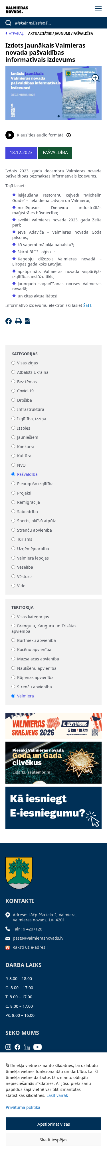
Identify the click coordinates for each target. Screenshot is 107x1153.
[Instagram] (10, 1046)
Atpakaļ (16, 33)
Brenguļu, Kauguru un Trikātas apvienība (43, 628)
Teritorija (22, 607)
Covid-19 (25, 391)
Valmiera (25, 696)
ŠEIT (87, 305)
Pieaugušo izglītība (35, 483)
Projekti (24, 493)
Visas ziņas (27, 363)
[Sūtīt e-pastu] (9, 938)
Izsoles (23, 428)
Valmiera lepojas (33, 558)
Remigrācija (28, 502)
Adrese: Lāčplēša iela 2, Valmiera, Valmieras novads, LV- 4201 (45, 917)
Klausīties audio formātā (40, 135)
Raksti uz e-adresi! (30, 947)
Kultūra (24, 456)
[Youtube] (39, 1046)
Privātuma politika (23, 1107)
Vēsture (24, 576)
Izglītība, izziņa (31, 418)
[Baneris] (53, 724)
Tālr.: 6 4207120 (27, 929)
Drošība (24, 400)
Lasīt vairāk (57, 1095)
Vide (21, 586)
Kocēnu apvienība (34, 649)
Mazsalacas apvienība (38, 659)
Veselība (25, 567)
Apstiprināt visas (53, 1124)
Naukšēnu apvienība (36, 668)
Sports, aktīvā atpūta (36, 521)
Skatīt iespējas (53, 1139)
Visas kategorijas (33, 616)
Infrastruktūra (30, 409)
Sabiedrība (27, 511)
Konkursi (25, 446)
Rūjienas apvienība (35, 677)
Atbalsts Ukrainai (33, 372)
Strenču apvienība (34, 530)
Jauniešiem (27, 437)
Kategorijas (24, 353)
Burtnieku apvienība (36, 640)
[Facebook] (9, 322)
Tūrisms (24, 539)
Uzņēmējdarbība (33, 548)
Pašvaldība (27, 474)
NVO (21, 465)
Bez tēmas (27, 381)
